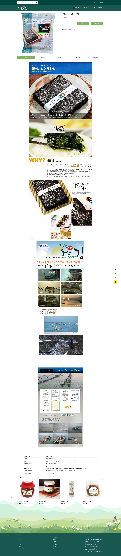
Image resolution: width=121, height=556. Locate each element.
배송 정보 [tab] (78, 57)
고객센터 (100, 8)
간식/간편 (55, 544)
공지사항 (19, 544)
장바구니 (101, 2)
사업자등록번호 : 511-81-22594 (92, 541)
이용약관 (19, 546)
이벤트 (19, 541)
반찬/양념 (68, 29)
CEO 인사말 (20, 539)
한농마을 (86, 8)
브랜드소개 (20, 537)
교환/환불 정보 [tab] (95, 57)
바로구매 (97, 23)
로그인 (95, 2)
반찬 (74, 29)
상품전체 (55, 537)
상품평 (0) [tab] (43, 57)
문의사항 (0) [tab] (60, 57)
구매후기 (19, 543)
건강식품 (55, 541)
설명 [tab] (26, 57)
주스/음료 (55, 546)
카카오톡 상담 (78, 8)
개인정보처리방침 (21, 548)
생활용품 (55, 548)
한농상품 (93, 8)
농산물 (54, 539)
